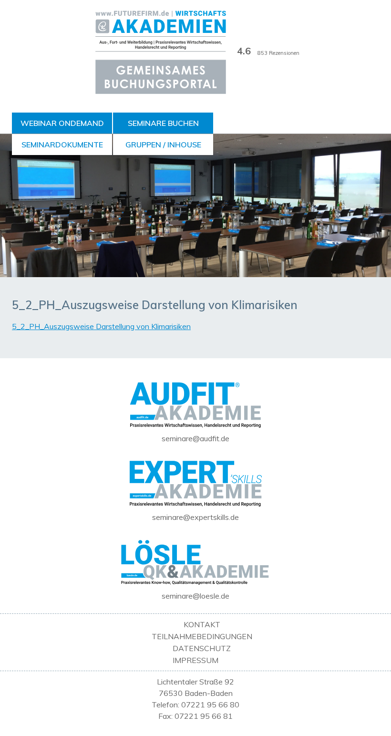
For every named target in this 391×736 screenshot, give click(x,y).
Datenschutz (202, 648)
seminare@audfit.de (195, 438)
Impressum (195, 660)
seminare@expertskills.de (195, 517)
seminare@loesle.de (195, 596)
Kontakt (202, 624)
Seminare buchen (163, 123)
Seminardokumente (62, 144)
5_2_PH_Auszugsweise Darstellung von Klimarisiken (101, 326)
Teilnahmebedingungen (202, 636)
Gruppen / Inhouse (163, 144)
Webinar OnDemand (62, 123)
